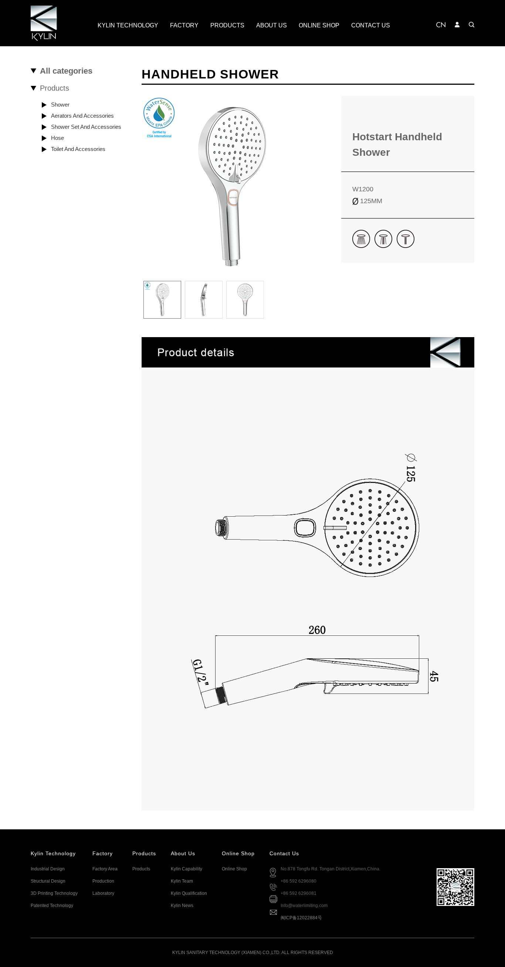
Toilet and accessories (78, 149)
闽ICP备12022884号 (301, 917)
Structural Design (48, 881)
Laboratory (103, 893)
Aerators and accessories (82, 116)
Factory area (105, 869)
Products (141, 869)
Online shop (234, 869)
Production (103, 881)
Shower (60, 104)
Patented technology (52, 905)
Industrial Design (48, 869)
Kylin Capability (186, 869)
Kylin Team (182, 881)
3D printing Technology (54, 893)
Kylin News (182, 905)
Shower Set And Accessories (86, 127)
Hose (57, 138)
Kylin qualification (189, 893)
